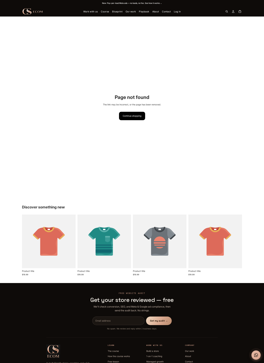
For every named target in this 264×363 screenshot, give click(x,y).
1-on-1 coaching (154, 356)
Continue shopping (132, 116)
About (188, 356)
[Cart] (240, 11)
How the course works (119, 356)
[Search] (226, 11)
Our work (189, 351)
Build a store (152, 351)
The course (113, 351)
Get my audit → (159, 320)
